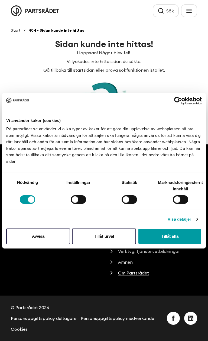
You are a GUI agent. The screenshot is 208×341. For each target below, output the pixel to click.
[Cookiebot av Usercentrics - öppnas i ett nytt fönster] (178, 101)
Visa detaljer (179, 219)
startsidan (84, 70)
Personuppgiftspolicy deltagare (43, 318)
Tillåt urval (104, 236)
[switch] (78, 199)
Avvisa (38, 236)
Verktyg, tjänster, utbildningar (149, 251)
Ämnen (125, 262)
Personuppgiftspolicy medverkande (117, 318)
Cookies (19, 329)
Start (16, 30)
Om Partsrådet (133, 273)
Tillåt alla (169, 236)
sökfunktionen (134, 70)
